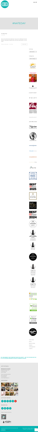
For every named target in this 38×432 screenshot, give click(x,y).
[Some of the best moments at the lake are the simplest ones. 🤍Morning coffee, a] (16, 385)
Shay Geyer (6, 44)
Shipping (30, 345)
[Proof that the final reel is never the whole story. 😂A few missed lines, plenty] (3, 389)
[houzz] (13, 401)
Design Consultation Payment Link (6, 412)
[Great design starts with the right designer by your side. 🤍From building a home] (12, 389)
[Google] (5, 408)
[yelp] (2, 408)
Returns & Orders (32, 343)
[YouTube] (15, 401)
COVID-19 (30, 348)
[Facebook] (5, 401)
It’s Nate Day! (4, 33)
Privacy (30, 341)
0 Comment (11, 44)
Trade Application (32, 346)
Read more (24, 44)
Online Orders (31, 339)
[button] (35, 2)
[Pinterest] (7, 401)
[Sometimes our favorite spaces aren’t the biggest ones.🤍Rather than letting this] (3, 394)
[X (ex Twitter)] (10, 401)
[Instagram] (2, 401)
